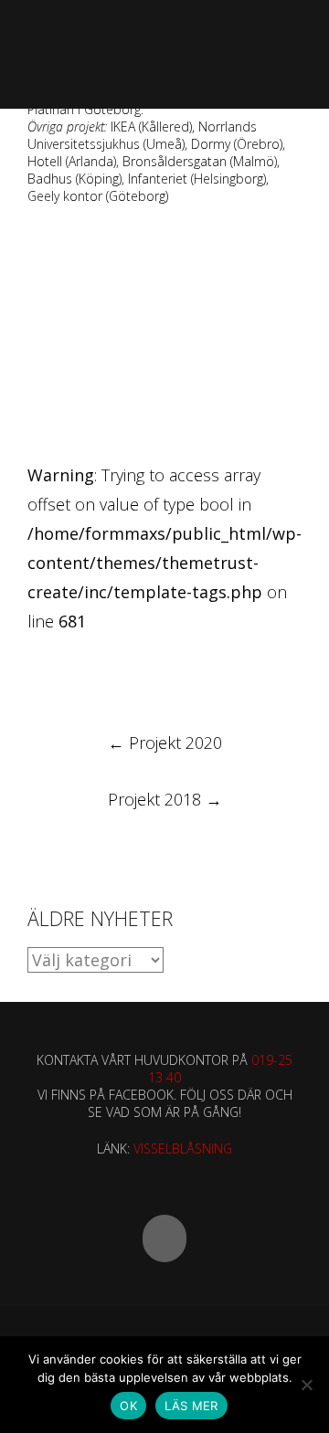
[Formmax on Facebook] (164, 1238)
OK (128, 1405)
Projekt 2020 (165, 742)
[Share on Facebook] (35, 672)
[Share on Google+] (103, 672)
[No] (306, 1384)
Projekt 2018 (165, 799)
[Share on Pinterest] (170, 672)
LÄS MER (191, 1405)
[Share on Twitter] (69, 672)
